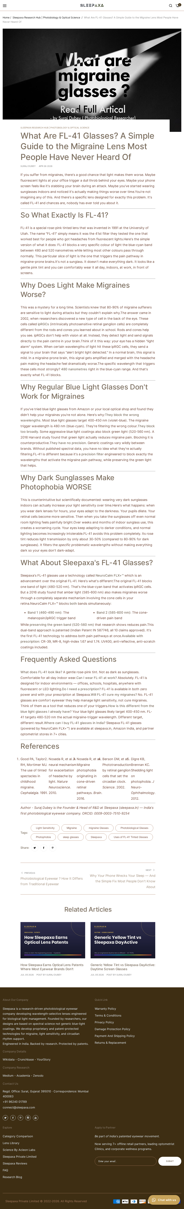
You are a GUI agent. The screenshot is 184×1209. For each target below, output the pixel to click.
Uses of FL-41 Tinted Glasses (131, 836)
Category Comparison (18, 1136)
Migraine (72, 827)
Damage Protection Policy (112, 1029)
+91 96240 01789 (15, 1101)
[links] (6, 1117)
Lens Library (11, 1143)
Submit (170, 1161)
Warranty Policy (105, 1008)
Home (6, 17)
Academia (23, 1075)
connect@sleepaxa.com (19, 1107)
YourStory (43, 1059)
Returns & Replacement (110, 1042)
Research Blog (12, 1177)
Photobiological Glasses (134, 827)
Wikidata (9, 1059)
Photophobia (43, 836)
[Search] (170, 5)
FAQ (5, 1170)
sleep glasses (71, 836)
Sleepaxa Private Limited (19, 1156)
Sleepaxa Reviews (15, 1163)
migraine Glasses (99, 827)
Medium (8, 1075)
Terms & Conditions (108, 1015)
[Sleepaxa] (92, 5)
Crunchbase (26, 1059)
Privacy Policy (104, 1022)
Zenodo (38, 1075)
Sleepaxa (96, 836)
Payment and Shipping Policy (115, 1036)
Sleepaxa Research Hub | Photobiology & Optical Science (46, 17)
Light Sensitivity (45, 827)
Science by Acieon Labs (19, 1150)
